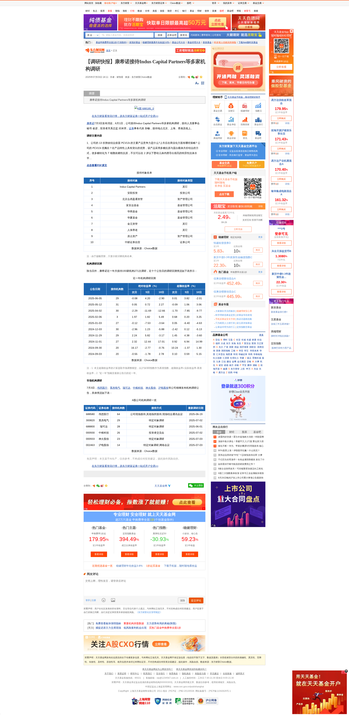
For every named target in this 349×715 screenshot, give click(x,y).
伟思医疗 (102, 387)
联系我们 (147, 673)
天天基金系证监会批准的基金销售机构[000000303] (147, 682)
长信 (259, 340)
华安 (241, 350)
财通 (254, 340)
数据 (140, 11)
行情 (132, 11)
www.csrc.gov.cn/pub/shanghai (189, 686)
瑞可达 (126, 387)
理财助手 (218, 97)
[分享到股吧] (188, 77)
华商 (250, 354)
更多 (261, 335)
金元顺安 (241, 361)
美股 (155, 11)
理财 (199, 11)
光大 (221, 347)
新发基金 (207, 42)
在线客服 (227, 673)
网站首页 (89, 3)
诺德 (226, 365)
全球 (147, 11)
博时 (225, 340)
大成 (223, 343)
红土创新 (217, 358)
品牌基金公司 (220, 334)
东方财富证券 (158, 3)
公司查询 (216, 35)
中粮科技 (138, 387)
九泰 (218, 361)
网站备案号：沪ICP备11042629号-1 (213, 691)
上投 (242, 369)
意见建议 (214, 673)
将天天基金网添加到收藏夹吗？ (191, 669)
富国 (254, 343)
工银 (233, 350)
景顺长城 (256, 358)
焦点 (95, 11)
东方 (228, 343)
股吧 (222, 11)
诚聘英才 (240, 673)
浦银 (255, 365)
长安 (238, 340)
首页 (108, 50)
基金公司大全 (178, 42)
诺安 (221, 365)
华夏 (242, 358)
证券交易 (242, 3)
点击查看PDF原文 (97, 165)
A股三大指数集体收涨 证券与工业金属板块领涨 (241, 473)
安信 (217, 340)
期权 (125, 11)
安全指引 (160, 673)
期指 (117, 11)
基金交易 (257, 3)
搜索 (256, 11)
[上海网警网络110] (141, 701)
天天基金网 (161, 485)
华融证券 (242, 354)
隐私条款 (186, 673)
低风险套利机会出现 (135, 627)
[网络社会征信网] (163, 701)
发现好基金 (134, 42)
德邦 (218, 343)
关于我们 (109, 673)
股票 (102, 11)
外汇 (177, 11)
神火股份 (151, 387)
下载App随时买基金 (248, 42)
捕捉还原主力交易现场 (108, 627)
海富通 (229, 354)
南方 (231, 365)
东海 (233, 343)
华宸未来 (254, 350)
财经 (87, 11)
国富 (231, 347)
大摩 (257, 361)
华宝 (246, 350)
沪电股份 (163, 387)
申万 (248, 369)
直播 (214, 11)
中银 (235, 372)
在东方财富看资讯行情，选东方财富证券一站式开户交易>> (125, 116)
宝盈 (230, 340)
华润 (235, 354)
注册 (93, 600)
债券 (207, 11)
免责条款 (173, 673)
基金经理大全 (193, 42)
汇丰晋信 (220, 354)
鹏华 (249, 365)
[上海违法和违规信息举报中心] (185, 701)
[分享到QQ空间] (200, 77)
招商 (230, 372)
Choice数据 (175, 3)
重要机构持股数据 (134, 623)
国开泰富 (244, 347)
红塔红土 (234, 358)
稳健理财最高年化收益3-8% (156, 42)
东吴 (239, 343)
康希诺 (90, 123)
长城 (243, 340)
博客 (239, 11)
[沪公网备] (207, 701)
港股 (162, 11)
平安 (244, 365)
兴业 (256, 369)
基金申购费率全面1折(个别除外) (111, 42)
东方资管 (235, 369)
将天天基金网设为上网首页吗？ (157, 669)
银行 (184, 11)
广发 (226, 347)
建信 (229, 361)
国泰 (218, 350)
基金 (192, 11)
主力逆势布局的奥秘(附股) (161, 623)
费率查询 (205, 35)
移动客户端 (109, 3)
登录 (88, 600)
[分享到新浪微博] (196, 77)
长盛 (249, 340)
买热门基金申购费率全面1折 (165, 627)
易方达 (221, 372)
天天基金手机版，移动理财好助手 (244, 97)
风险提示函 (200, 673)
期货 (169, 11)
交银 (249, 361)
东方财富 (125, 3)
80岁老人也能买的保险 (225, 42)
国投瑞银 (225, 350)
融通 (225, 369)
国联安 (252, 347)
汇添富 (226, 358)
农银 (236, 365)
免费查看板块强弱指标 (108, 623)
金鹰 (234, 361)
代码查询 (195, 35)
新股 (110, 11)
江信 (223, 361)
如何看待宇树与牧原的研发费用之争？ (236, 464)
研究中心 (134, 673)
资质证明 (121, 673)
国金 (236, 347)
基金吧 (230, 11)
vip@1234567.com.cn (167, 678)
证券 (131, 128)
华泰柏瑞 (257, 354)
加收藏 (98, 3)
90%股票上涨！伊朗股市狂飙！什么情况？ (239, 450)
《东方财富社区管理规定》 (149, 612)
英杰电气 (115, 387)
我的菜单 (227, 3)
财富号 (247, 11)
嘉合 (249, 358)
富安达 (247, 343)
